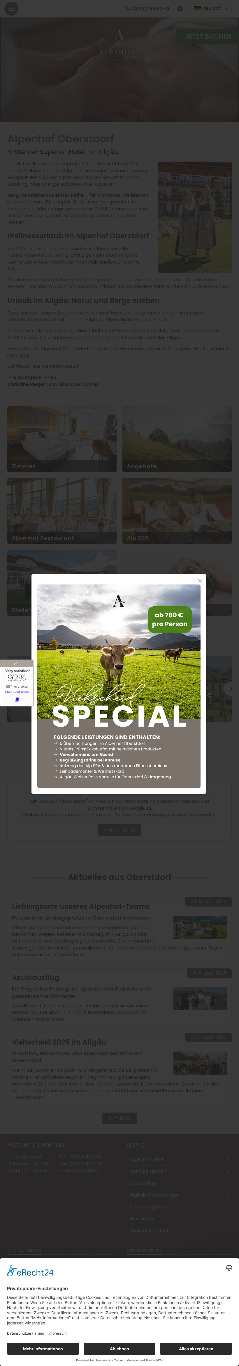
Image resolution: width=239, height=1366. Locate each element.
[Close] (200, 580)
